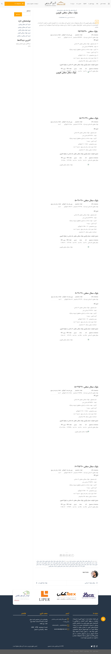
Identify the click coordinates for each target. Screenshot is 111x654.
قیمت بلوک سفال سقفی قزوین (76, 564)
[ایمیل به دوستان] (66, 555)
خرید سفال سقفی (90, 563)
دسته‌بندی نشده (60, 10)
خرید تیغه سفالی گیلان (24, 30)
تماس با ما (78, 4)
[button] (103, 619)
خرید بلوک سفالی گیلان (24, 33)
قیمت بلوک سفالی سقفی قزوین (51, 564)
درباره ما (72, 4)
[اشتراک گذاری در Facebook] (72, 555)
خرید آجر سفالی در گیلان (23, 36)
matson (62, 17)
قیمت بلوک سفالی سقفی (64, 564)
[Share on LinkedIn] (60, 555)
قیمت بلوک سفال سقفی (89, 564)
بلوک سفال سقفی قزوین (50, 561)
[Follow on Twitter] (92, 646)
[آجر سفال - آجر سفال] (55, 4)
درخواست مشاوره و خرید (32, 4)
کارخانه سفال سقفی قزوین (63, 566)
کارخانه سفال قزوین (53, 566)
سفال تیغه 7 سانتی (90, 583)
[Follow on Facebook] (97, 646)
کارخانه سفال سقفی (73, 566)
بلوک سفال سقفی (66, 10)
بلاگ (97, 4)
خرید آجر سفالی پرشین (24, 27)
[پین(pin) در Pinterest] (63, 555)
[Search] (1, 3)
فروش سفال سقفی (71, 563)
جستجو (28, 11)
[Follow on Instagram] (94, 646)
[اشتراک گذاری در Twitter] (69, 555)
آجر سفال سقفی (74, 10)
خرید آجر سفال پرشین (24, 24)
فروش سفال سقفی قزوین (60, 563)
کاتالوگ (84, 4)
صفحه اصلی (103, 4)
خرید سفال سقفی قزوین (80, 563)
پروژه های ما (91, 4)
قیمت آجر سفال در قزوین (49, 563)
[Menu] (109, 4)
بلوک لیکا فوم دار (42, 583)
